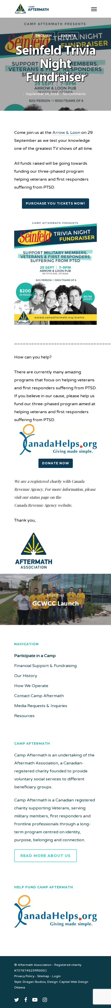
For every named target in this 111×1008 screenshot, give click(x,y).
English (43, 36)
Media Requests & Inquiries (40, 705)
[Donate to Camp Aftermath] (55, 930)
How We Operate (31, 685)
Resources (24, 715)
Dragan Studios (34, 982)
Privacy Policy (24, 976)
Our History (25, 675)
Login (56, 976)
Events (68, 36)
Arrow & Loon (66, 132)
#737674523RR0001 (30, 970)
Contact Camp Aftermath (39, 695)
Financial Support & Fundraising (45, 665)
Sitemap (43, 976)
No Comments (74, 94)
